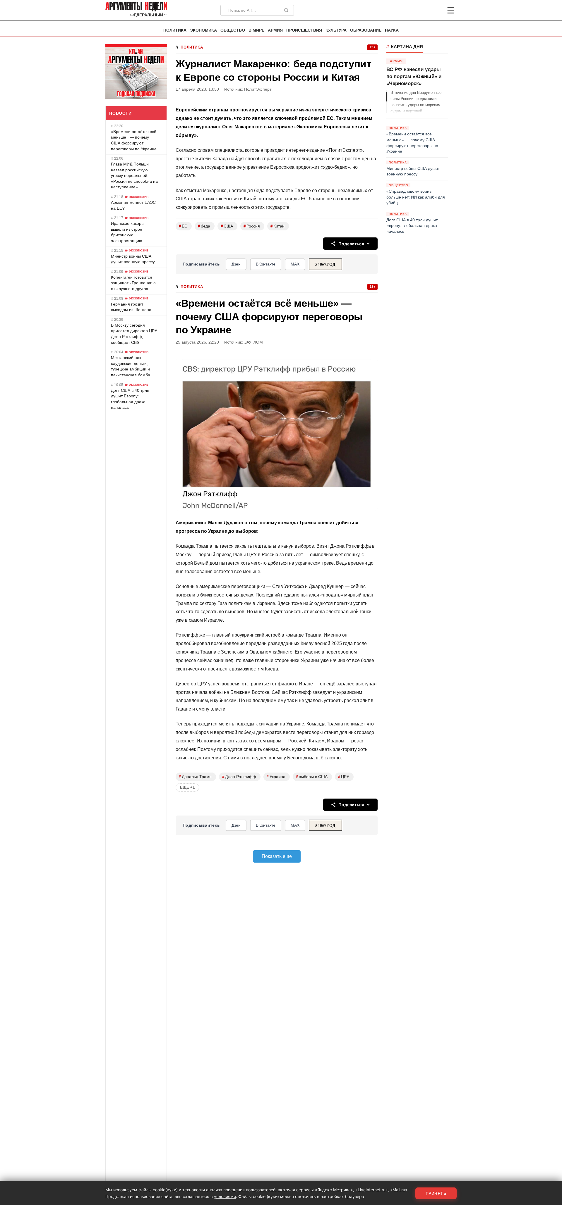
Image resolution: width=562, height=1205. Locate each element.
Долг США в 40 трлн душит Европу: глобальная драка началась (130, 399)
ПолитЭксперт (257, 89)
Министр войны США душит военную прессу (133, 259)
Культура (336, 30)
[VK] (435, 10)
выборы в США (312, 776)
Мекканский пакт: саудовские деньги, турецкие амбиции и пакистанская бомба (130, 366)
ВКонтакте (265, 264)
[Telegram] (420, 10)
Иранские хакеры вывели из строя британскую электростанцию (127, 232)
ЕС (183, 226)
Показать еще (277, 856)
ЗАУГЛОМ (253, 342)
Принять (436, 1193)
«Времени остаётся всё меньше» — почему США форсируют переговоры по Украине (134, 140)
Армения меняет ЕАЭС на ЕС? (133, 205)
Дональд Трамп (195, 776)
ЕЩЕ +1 (187, 787)
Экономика (203, 30)
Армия (275, 30)
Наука (392, 30)
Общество (232, 30)
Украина (276, 776)
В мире (256, 30)
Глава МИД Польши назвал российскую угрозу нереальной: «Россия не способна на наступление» (134, 175)
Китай (277, 226)
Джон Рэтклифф (239, 776)
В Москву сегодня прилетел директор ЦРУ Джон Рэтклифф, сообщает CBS (134, 334)
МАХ (295, 264)
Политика (174, 30)
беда (204, 226)
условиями (225, 1196)
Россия (252, 226)
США (227, 226)
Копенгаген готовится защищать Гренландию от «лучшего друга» (133, 283)
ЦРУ (343, 776)
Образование (365, 30)
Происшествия (304, 30)
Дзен (236, 264)
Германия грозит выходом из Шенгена (131, 307)
